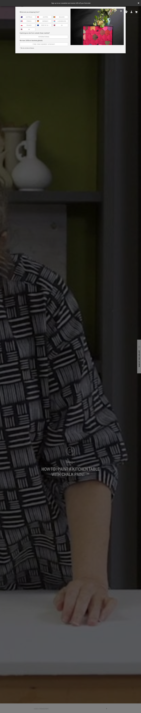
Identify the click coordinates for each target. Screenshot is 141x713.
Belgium (62, 17)
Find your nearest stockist (44, 44)
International (43, 37)
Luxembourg (62, 21)
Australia (29, 17)
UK (62, 25)
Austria (45, 17)
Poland (29, 25)
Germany (45, 21)
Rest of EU (45, 25)
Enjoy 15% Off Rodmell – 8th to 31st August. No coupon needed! (71, 3)
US (29, 29)
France (29, 21)
